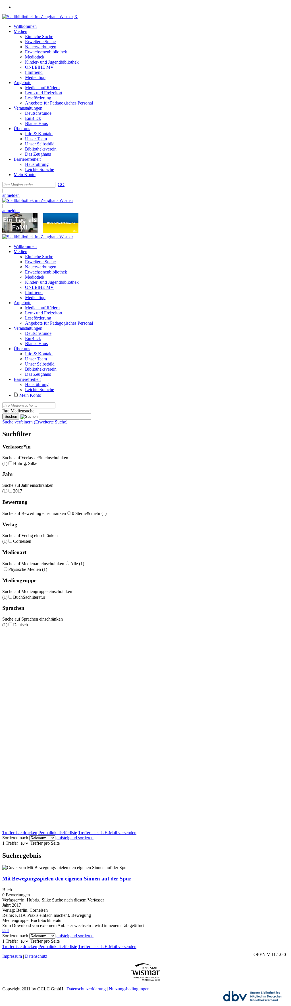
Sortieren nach (15, 837)
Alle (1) (77, 563)
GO (61, 184)
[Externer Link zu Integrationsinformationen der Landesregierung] (60, 231)
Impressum (12, 956)
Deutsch (20, 624)
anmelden (11, 195)
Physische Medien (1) (27, 569)
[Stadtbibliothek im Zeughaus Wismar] (37, 16)
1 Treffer (10, 843)
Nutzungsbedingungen (129, 988)
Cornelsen (22, 541)
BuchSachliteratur (29, 597)
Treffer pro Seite (45, 843)
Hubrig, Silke (25, 463)
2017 (17, 491)
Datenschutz (36, 956)
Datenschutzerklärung (86, 988)
